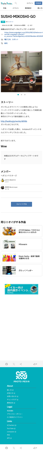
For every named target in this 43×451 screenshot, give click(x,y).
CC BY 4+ (10, 22)
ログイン (30, 3)
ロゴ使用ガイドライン (15, 417)
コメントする (21, 204)
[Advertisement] (21, 319)
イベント (16, 8)
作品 (4, 8)
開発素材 (28, 8)
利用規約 (10, 411)
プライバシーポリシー (15, 414)
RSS (8, 435)
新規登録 (38, 3)
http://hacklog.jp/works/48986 (14, 121)
